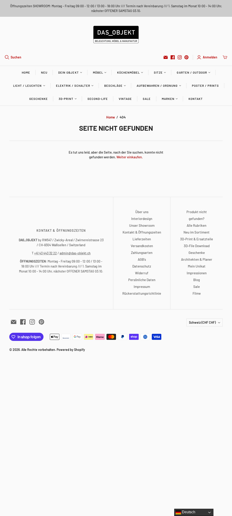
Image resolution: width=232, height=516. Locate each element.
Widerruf (141, 273)
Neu (44, 72)
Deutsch (188, 512)
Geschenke (38, 99)
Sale (147, 99)
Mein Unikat (196, 266)
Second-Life (97, 99)
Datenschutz (141, 266)
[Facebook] (172, 57)
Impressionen (197, 273)
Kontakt (195, 99)
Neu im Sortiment (197, 232)
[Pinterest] (186, 57)
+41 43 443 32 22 (45, 253)
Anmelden (210, 57)
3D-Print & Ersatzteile (196, 239)
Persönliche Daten (141, 280)
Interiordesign (141, 219)
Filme (197, 293)
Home (26, 72)
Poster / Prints (205, 85)
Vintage (125, 99)
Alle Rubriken (196, 225)
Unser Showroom (142, 225)
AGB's (142, 259)
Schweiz (202, 322)
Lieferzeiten (142, 239)
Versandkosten (142, 246)
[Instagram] (180, 57)
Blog (196, 280)
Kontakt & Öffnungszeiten (142, 232)
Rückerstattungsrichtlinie (141, 293)
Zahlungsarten (141, 253)
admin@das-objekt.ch (75, 253)
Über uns (141, 212)
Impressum (142, 287)
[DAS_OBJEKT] (116, 34)
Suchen (16, 57)
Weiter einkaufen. (129, 157)
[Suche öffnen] (7, 57)
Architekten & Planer (196, 259)
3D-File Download (197, 246)
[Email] (166, 57)
